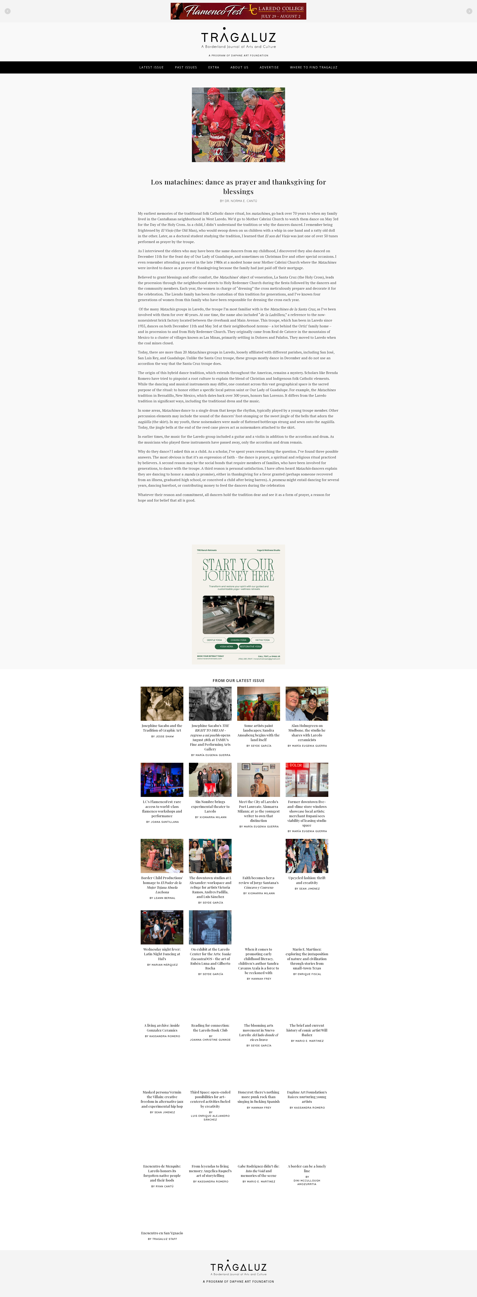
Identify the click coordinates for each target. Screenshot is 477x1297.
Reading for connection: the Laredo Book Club (210, 1027)
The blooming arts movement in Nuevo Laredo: (258, 1032)
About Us (239, 67)
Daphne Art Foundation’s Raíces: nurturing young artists (307, 1097)
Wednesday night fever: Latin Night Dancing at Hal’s (162, 954)
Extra (213, 67)
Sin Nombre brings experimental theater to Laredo (210, 806)
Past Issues (186, 67)
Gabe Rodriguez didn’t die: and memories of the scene (258, 1171)
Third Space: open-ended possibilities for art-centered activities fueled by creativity (210, 1099)
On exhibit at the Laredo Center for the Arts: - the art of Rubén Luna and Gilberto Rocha (210, 958)
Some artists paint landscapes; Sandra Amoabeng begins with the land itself (258, 732)
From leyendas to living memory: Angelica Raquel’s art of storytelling (210, 1171)
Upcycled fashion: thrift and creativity (307, 880)
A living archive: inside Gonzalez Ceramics (162, 1027)
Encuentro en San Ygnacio (162, 1233)
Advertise (269, 67)
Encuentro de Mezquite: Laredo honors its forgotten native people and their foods (162, 1173)
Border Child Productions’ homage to (162, 885)
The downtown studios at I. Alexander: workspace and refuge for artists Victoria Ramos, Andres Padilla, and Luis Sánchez (210, 887)
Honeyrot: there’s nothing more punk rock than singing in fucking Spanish (259, 1097)
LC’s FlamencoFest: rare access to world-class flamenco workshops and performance (162, 809)
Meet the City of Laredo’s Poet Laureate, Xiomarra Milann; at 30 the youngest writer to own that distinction (259, 811)
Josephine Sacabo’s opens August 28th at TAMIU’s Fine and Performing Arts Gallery (210, 737)
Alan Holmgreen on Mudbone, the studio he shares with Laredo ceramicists (307, 732)
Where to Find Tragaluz (314, 67)
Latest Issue (151, 67)
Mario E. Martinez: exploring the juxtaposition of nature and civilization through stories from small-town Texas (307, 958)
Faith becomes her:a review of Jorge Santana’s (259, 882)
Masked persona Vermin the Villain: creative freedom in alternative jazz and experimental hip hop (162, 1099)
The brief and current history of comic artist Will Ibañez (306, 1030)
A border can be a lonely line (307, 1168)
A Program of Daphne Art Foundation (238, 55)
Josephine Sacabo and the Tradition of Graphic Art (162, 728)
